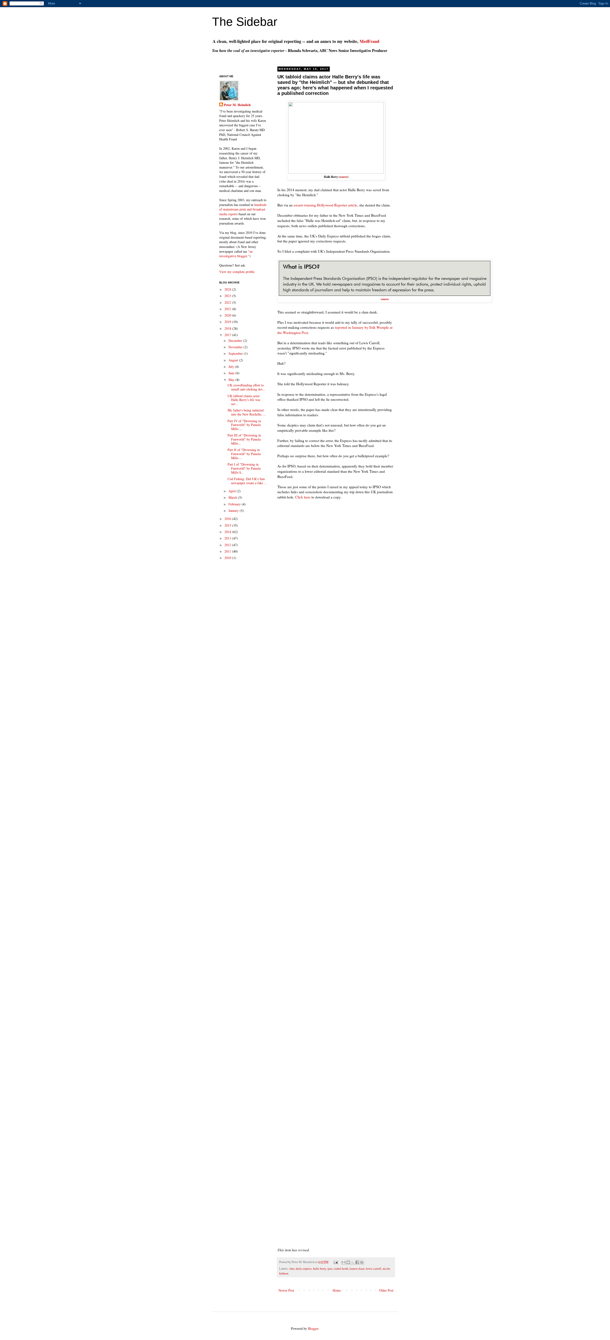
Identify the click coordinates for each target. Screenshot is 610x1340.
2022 (228, 302)
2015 (228, 525)
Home (337, 1290)
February (235, 504)
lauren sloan (357, 1269)
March (233, 497)
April (233, 491)
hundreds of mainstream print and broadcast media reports (242, 209)
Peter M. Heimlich (237, 105)
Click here (302, 497)
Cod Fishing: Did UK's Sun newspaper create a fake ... (247, 481)
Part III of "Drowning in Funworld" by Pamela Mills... (244, 439)
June (232, 373)
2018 (228, 328)
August (234, 360)
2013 (228, 538)
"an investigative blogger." (236, 253)
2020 (228, 315)
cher (291, 1269)
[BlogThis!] (348, 1262)
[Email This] (343, 1262)
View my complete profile (236, 271)
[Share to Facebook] (357, 1262)
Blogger (313, 1328)
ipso (329, 1269)
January (234, 510)
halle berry (319, 1269)
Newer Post (286, 1290)
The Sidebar (244, 21)
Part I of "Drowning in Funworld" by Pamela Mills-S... (244, 468)
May (232, 379)
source (343, 177)
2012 (228, 545)
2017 (228, 335)
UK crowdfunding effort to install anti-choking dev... (246, 387)
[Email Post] (335, 1262)
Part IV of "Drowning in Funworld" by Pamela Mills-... (244, 425)
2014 (228, 531)
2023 (228, 295)
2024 (228, 289)
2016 (228, 518)
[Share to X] (352, 1262)
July (232, 366)
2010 (228, 557)
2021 (228, 309)
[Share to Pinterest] (361, 1262)
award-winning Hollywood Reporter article (325, 205)
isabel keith (341, 1269)
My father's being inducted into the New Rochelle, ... (247, 412)
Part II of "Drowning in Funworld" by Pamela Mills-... (244, 453)
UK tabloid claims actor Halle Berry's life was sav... (244, 400)
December (236, 340)
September (236, 353)
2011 (228, 551)
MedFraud (369, 41)
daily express (304, 1269)
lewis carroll (373, 1269)
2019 (228, 321)
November (236, 347)
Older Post (386, 1290)
